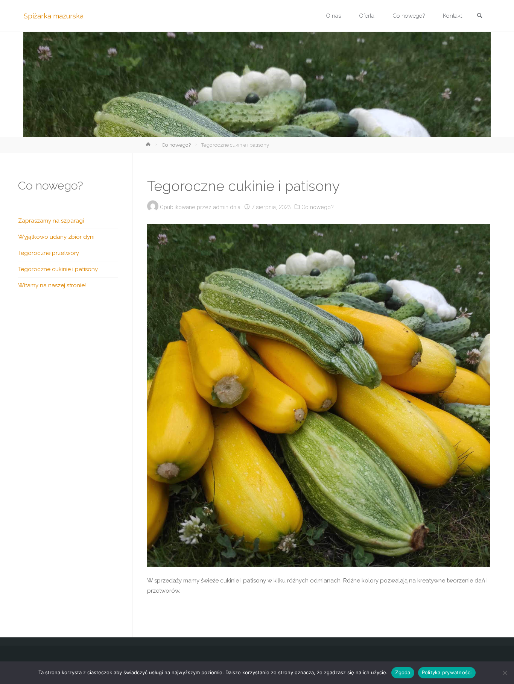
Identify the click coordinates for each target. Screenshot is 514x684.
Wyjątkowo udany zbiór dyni (56, 237)
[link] (479, 16)
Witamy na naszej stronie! (52, 285)
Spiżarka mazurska (54, 16)
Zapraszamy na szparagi (51, 220)
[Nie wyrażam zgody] (504, 672)
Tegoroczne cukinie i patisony (58, 269)
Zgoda (402, 672)
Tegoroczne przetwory (48, 253)
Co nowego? (176, 145)
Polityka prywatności (447, 672)
